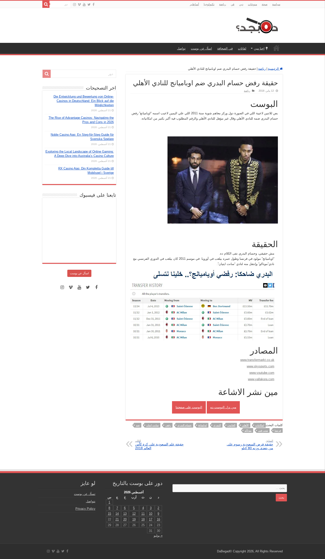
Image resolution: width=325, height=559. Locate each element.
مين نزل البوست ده (223, 407)
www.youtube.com (261, 372)
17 (150, 519)
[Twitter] (89, 4)
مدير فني (263, 430)
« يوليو (158, 535)
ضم (138, 425)
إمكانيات (259, 425)
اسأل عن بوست (201, 48)
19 (134, 519)
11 (143, 513)
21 (117, 519)
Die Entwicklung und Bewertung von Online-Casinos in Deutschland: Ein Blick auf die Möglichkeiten (84, 101)
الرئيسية (276, 48)
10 (150, 513)
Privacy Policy (85, 508)
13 (125, 513)
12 (134, 513)
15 (109, 513)
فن (232, 4)
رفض (168, 425)
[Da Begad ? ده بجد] (256, 24)
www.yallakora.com (261, 379)
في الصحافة (225, 48)
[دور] (45, 4)
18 (143, 519)
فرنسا (278, 430)
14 (117, 513)
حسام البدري (184, 425)
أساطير (194, 4)
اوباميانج (202, 425)
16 (158, 519)
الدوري (217, 425)
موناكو (248, 430)
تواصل (181, 48)
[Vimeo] (79, 4)
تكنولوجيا (209, 4)
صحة (264, 4)
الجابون (231, 425)
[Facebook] (93, 4)
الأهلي (245, 425)
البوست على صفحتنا (189, 407)
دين (241, 4)
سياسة (276, 4)
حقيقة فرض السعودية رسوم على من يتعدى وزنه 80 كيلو (250, 444)
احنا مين (259, 48)
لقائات (242, 48)
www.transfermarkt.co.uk (257, 360)
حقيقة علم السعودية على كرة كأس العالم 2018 (159, 444)
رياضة (222, 4)
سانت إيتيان (152, 425)
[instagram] (74, 4)
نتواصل (90, 501)
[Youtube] (84, 4)
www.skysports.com (260, 366)
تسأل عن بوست (84, 494)
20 (125, 519)
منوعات (252, 4)
